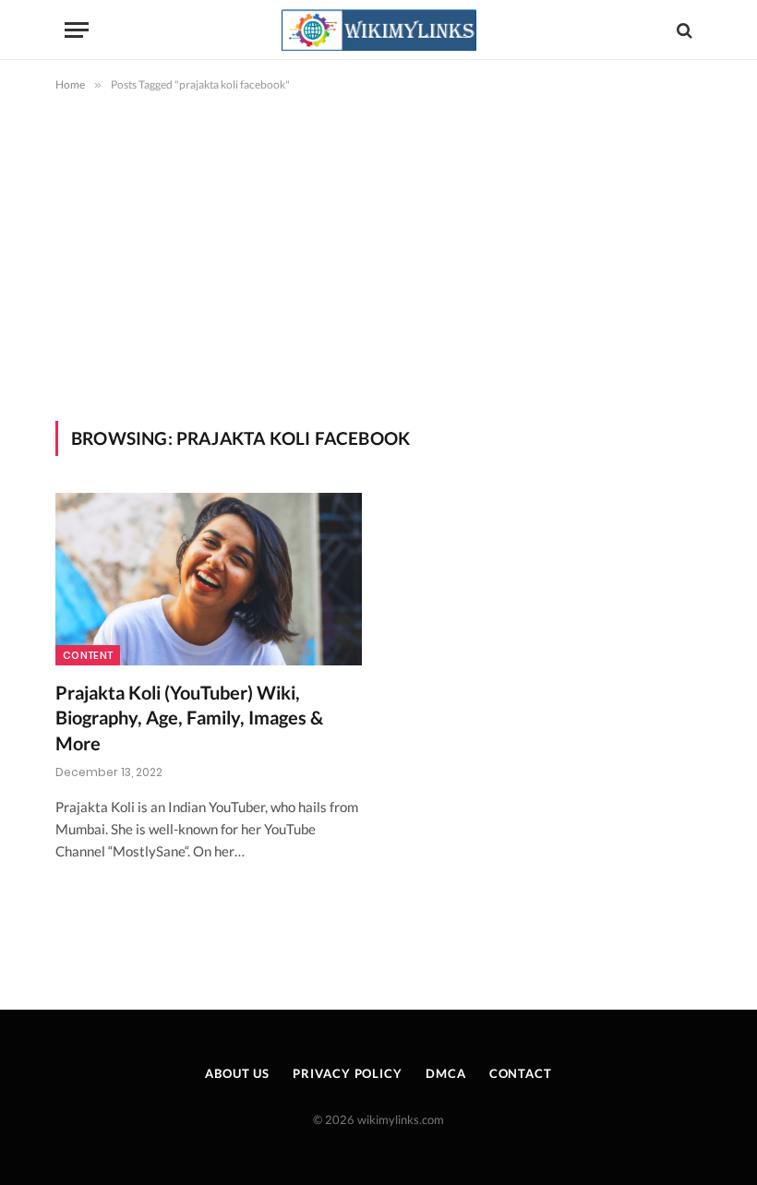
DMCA (446, 1073)
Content (88, 655)
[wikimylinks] (378, 30)
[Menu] (77, 30)
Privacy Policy (348, 1073)
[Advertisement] (378, 253)
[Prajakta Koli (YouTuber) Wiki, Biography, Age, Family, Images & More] (208, 579)
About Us (237, 1073)
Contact (520, 1073)
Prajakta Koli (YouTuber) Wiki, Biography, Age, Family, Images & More (189, 717)
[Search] (682, 30)
